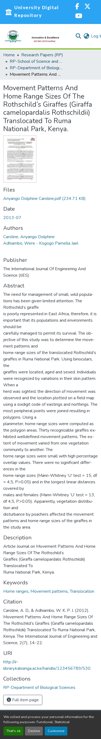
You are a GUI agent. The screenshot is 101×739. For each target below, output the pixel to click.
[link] (50, 198)
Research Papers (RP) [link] (42, 55)
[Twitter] (87, 7)
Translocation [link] (82, 591)
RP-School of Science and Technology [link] (37, 61)
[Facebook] (77, 7)
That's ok (13, 730)
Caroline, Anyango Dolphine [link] (29, 237)
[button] (37, 36)
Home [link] (9, 55)
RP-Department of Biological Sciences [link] (37, 68)
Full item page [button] (25, 700)
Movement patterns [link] (49, 591)
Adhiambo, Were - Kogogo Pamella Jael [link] (40, 243)
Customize (56, 730)
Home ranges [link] (16, 591)
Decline (34, 730)
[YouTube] (78, 16)
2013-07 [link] (12, 218)
